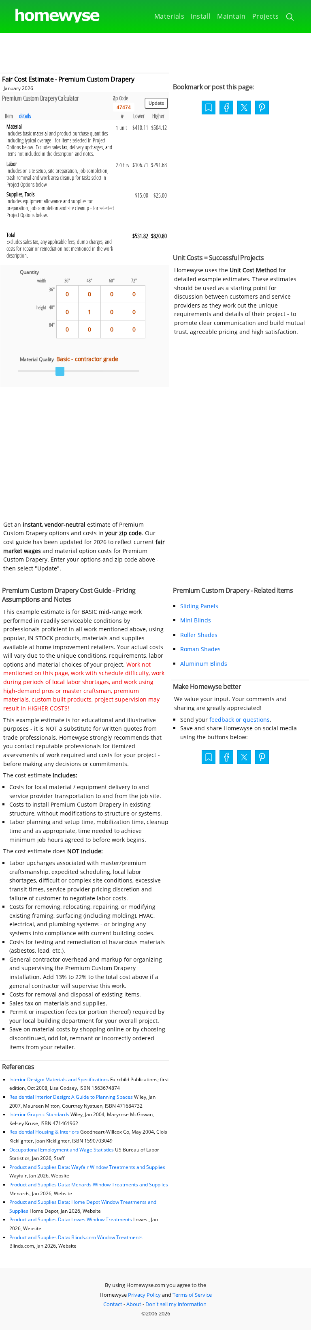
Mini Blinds (195, 620)
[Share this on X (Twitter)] (244, 107)
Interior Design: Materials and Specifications (59, 1079)
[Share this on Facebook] (226, 108)
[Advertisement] (155, 51)
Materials (169, 16)
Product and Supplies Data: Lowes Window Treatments (70, 1219)
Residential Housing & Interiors (44, 1131)
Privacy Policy (144, 1294)
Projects (265, 16)
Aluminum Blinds (203, 663)
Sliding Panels (199, 606)
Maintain (231, 16)
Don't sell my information (176, 1304)
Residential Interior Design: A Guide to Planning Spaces (71, 1096)
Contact (112, 1304)
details (25, 116)
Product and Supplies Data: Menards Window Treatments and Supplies (88, 1184)
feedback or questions (239, 719)
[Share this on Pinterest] (262, 108)
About (133, 1304)
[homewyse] (50, 16)
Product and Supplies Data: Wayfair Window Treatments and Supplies (87, 1167)
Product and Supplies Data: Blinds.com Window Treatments (76, 1237)
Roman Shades (200, 649)
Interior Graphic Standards (39, 1114)
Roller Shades (198, 635)
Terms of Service (192, 1294)
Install (201, 16)
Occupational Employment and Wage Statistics (61, 1149)
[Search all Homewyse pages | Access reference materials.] (290, 18)
